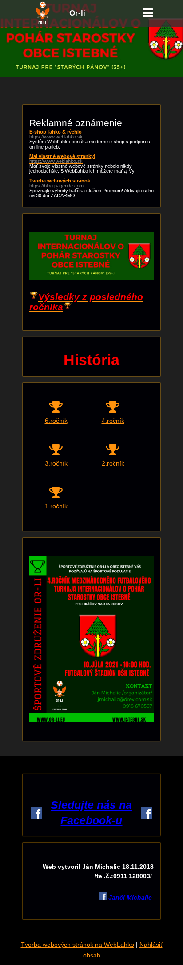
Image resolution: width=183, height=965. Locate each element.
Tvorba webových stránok (59, 183)
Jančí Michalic (129, 897)
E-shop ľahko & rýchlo (56, 134)
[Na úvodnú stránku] (42, 23)
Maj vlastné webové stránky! (62, 159)
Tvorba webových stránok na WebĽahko (77, 944)
